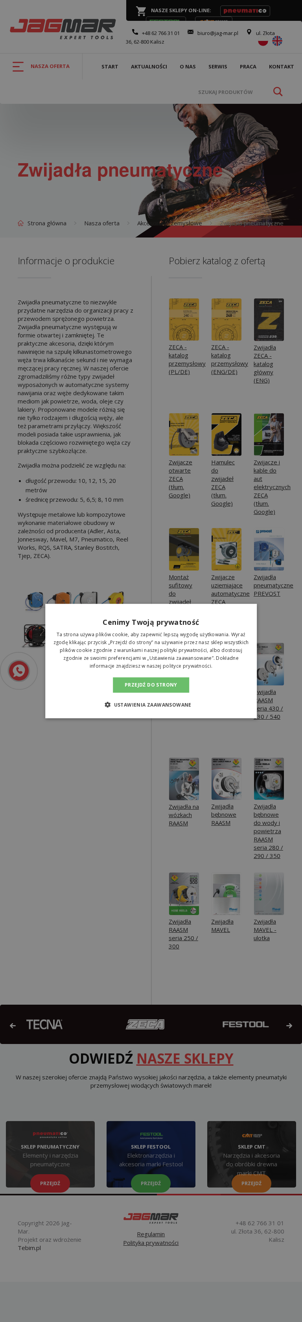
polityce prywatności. (187, 665)
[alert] (151, 661)
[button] (151, 704)
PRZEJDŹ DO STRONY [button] (151, 684)
